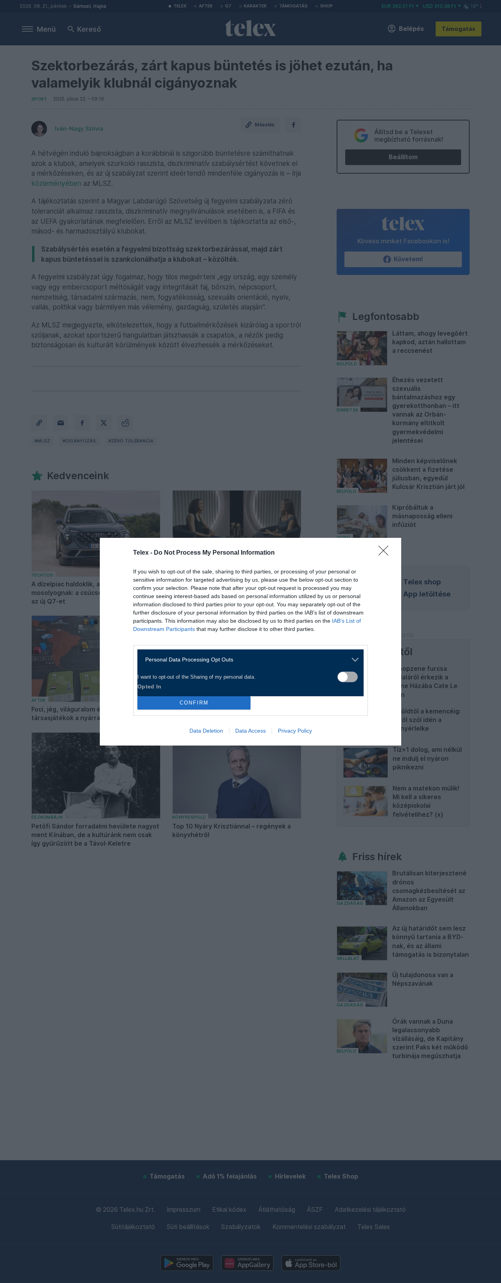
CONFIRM (194, 703)
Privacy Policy (295, 731)
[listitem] (247, 660)
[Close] (385, 553)
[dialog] (250, 642)
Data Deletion (206, 731)
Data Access (250, 731)
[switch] (347, 677)
